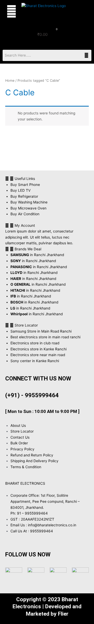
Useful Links (25, 178)
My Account (25, 225)
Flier (63, 614)
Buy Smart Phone (25, 185)
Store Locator (26, 325)
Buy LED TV (20, 190)
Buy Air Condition (24, 214)
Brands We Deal (28, 249)
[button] (9, 11)
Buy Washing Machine (29, 202)
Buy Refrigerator (24, 196)
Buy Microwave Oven (28, 208)
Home (9, 80)
